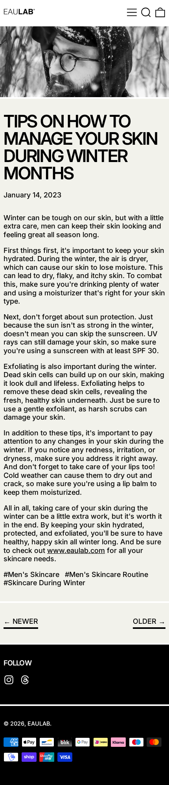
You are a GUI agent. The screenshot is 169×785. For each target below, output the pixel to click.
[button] (146, 12)
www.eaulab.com (76, 550)
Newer (25, 621)
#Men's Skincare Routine (106, 574)
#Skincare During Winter (44, 583)
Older (144, 621)
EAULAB (39, 723)
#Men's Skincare (31, 574)
